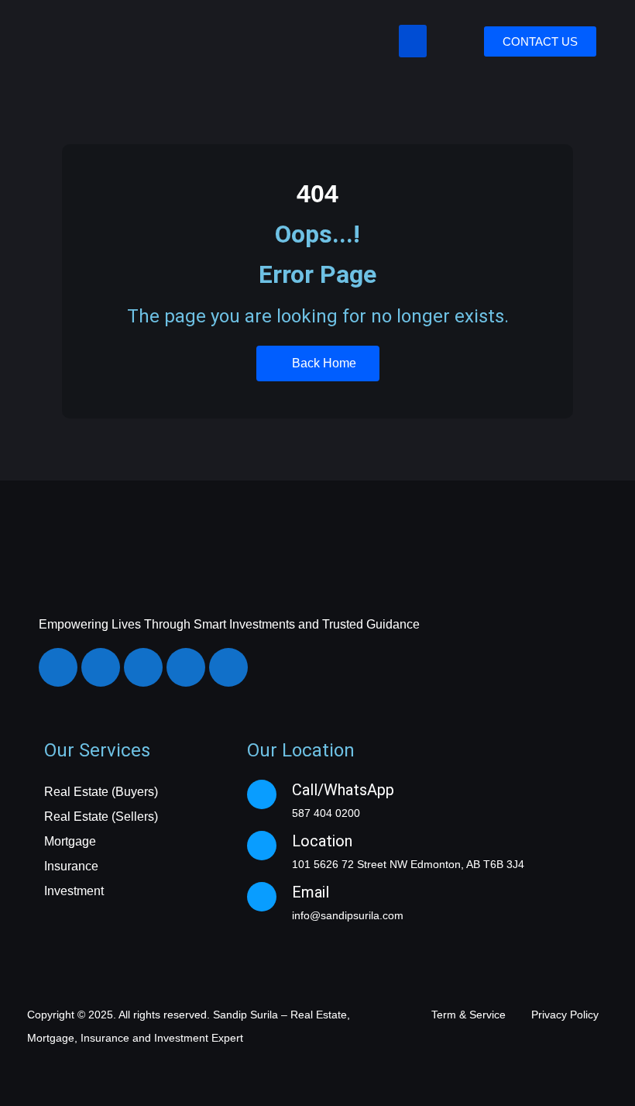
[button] (413, 41)
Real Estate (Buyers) (101, 791)
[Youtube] (185, 667)
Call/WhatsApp (343, 789)
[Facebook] (58, 667)
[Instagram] (100, 667)
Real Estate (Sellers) (101, 816)
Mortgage (70, 841)
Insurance (71, 866)
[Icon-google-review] (228, 667)
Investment (74, 891)
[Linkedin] (143, 667)
